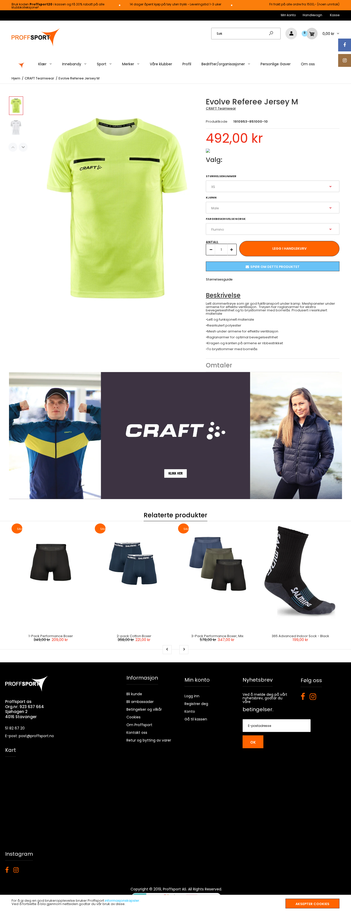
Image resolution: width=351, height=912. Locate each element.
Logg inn (191, 696)
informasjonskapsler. (122, 900)
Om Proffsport (139, 724)
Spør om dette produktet (275, 266)
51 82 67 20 (15, 728)
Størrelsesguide (219, 279)
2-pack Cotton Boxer (134, 636)
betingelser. (258, 709)
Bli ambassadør (140, 701)
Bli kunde (134, 694)
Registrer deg (196, 703)
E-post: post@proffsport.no (29, 735)
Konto (189, 711)
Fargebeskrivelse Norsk (226, 219)
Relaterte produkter (175, 515)
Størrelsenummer (221, 176)
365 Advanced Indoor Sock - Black (300, 636)
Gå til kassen (195, 719)
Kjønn (211, 197)
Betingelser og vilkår (144, 709)
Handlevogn (312, 15)
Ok (253, 742)
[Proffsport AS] (36, 45)
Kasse (334, 15)
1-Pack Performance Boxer (51, 636)
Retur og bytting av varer (148, 740)
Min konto (288, 15)
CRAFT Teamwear (221, 108)
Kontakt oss (136, 732)
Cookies (133, 717)
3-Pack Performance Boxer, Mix (217, 636)
